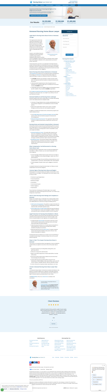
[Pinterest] (30, 364)
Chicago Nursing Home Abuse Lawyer (37, 26)
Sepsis (67, 81)
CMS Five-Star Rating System (37, 204)
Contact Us (72, 5)
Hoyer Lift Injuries (69, 93)
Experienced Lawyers (49, 5)
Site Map (71, 357)
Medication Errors (69, 77)
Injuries (32, 5)
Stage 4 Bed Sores (45, 340)
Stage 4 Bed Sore (69, 70)
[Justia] (37, 362)
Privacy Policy (67, 357)
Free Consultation (74, 1)
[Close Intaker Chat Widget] (104, 365)
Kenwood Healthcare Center (37, 132)
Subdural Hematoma (69, 94)
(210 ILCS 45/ (46, 229)
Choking (67, 89)
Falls (67, 90)
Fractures (67, 92)
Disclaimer (62, 357)
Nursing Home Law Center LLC (41, 387)
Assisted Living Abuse (70, 62)
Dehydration (68, 78)
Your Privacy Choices (35, 369)
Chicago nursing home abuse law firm (39, 91)
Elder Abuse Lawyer (45, 345)
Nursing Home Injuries (33, 346)
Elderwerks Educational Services (38, 118)
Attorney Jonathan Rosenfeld (52, 54)
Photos (67, 74)
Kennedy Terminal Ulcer (70, 71)
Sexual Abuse (68, 65)
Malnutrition (68, 80)
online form (45, 276)
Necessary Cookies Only (14, 388)
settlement (33, 73)
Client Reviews (53, 301)
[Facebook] (30, 362)
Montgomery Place (35, 139)
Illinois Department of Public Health (39, 208)
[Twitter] (32, 362)
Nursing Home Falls (45, 343)
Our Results (34, 22)
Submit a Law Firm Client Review (53, 327)
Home (30, 26)
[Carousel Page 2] (55, 320)
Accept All (5, 388)
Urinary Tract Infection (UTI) (71, 95)
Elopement (68, 82)
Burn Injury (68, 88)
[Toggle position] (102, 365)
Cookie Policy (42, 369)
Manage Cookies (49, 369)
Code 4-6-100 (41, 220)
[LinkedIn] (35, 362)
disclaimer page (32, 376)
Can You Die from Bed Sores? (71, 72)
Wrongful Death (69, 66)
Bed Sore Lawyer (69, 69)
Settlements (68, 75)
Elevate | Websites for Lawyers (70, 387)
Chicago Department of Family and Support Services (44, 114)
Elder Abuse (68, 63)
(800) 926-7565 (73, 2)
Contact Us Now (69, 54)
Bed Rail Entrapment (69, 86)
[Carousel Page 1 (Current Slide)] (52, 320)
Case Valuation (58, 5)
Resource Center (65, 5)
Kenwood (39, 74)
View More (53, 323)
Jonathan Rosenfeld (44, 284)
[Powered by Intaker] (100, 390)
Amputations (68, 84)
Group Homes (68, 64)
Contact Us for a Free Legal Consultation (38, 15)
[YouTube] (39, 362)
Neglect (37, 5)
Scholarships (57, 357)
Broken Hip (68, 87)
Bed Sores (42, 5)
